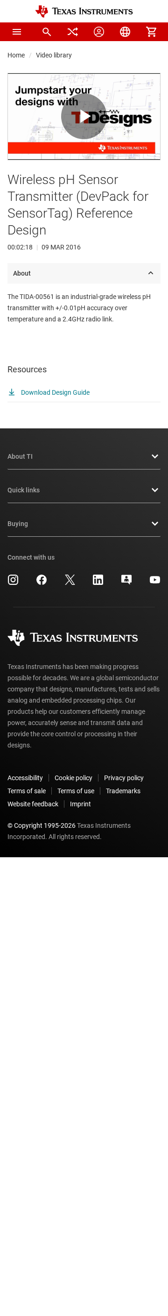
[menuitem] (47, 31)
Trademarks (123, 791)
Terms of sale (26, 791)
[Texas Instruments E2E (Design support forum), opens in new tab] (126, 583)
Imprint (80, 804)
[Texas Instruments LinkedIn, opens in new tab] (98, 583)
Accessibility (25, 778)
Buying (17, 523)
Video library (54, 55)
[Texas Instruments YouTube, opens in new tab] (155, 583)
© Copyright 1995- (41, 825)
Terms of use (75, 791)
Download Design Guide (55, 392)
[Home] (84, 11)
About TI (20, 456)
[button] (17, 31)
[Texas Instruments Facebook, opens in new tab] (41, 583)
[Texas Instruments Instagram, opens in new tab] (13, 583)
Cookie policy (73, 778)
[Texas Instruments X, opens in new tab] (70, 583)
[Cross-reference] (73, 31)
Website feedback (32, 804)
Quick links (23, 490)
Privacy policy (124, 778)
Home (16, 55)
